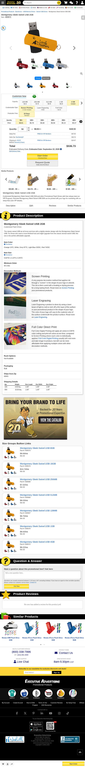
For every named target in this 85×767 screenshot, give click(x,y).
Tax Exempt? (20, 139)
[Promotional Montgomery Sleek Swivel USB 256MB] (10, 487)
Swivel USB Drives (42, 11)
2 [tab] (44, 647)
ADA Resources (46, 707)
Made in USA (43, 7)
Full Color (70, 7)
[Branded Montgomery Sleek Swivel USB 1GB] (10, 534)
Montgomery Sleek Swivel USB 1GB (37, 529)
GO (59, 3)
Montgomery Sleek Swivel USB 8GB (37, 450)
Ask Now (16, 589)
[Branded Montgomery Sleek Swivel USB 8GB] (10, 455)
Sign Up (57, 675)
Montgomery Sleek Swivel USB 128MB (38, 513)
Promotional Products (7, 11)
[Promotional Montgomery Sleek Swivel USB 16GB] (10, 471)
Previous (5, 182)
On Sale (52, 7)
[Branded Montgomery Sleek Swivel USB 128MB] (10, 518)
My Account (6, 705)
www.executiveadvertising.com (42, 745)
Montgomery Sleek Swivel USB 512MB (38, 497)
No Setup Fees (71, 705)
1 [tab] (42, 95)
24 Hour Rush (25, 7)
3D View (15, 7)
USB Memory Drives (29, 11)
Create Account (18, 705)
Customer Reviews (57, 705)
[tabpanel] (17, 86)
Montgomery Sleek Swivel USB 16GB (38, 466)
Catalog (7, 7)
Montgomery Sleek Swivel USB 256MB (38, 482)
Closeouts (79, 7)
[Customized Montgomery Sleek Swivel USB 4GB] (10, 549)
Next (81, 105)
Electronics (18, 11)
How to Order (30, 705)
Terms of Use (42, 705)
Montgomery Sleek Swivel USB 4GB (37, 544)
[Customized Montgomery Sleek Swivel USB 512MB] (10, 502)
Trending (61, 7)
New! (34, 7)
